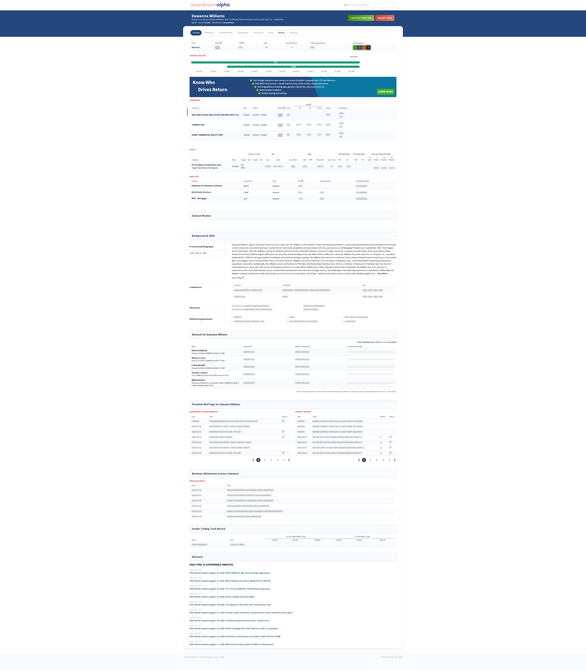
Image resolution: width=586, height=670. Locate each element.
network (281, 33)
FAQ (216, 657)
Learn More (385, 91)
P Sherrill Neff (198, 365)
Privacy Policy (206, 657)
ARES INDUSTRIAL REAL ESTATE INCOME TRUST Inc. (216, 115)
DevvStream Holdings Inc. (208, 168)
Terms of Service (190, 657)
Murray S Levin (198, 358)
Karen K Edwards (199, 350)
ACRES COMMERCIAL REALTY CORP (207, 135)
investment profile (225, 33)
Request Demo (384, 17)
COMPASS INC (198, 125)
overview (196, 33)
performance (209, 33)
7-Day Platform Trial (361, 17)
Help (222, 657)
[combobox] (369, 5)
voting (270, 33)
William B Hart (198, 380)
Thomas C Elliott (200, 373)
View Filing (237, 278)
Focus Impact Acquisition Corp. (206, 165)
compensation (242, 33)
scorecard (293, 33)
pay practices (258, 33)
